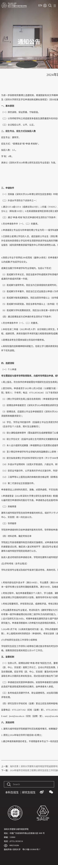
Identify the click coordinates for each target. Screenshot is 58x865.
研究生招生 (29, 792)
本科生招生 (12, 792)
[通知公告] (29, 1)
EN (40, 5)
